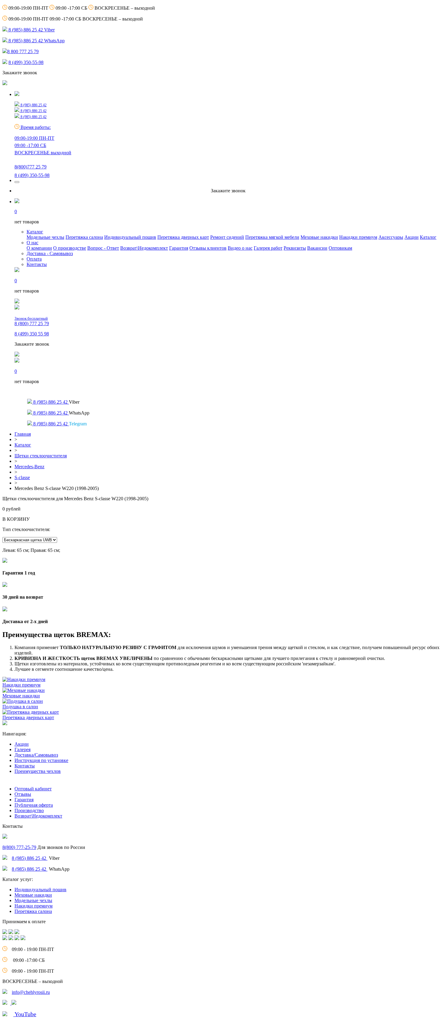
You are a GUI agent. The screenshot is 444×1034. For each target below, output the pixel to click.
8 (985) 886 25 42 (29, 858)
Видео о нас (240, 248)
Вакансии (317, 248)
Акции (411, 237)
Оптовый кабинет (33, 788)
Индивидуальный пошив (130, 237)
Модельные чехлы (45, 237)
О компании (39, 248)
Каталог (35, 231)
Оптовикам (340, 248)
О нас (32, 242)
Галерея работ (268, 248)
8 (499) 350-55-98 (25, 62)
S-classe (22, 477)
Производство (29, 810)
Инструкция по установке (41, 760)
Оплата (34, 258)
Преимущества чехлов (37, 771)
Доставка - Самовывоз (50, 253)
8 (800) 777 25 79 (31, 321)
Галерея (22, 749)
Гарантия (178, 248)
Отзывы (22, 794)
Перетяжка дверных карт (183, 237)
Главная (22, 434)
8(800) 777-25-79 (19, 847)
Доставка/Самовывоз (36, 754)
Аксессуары (390, 237)
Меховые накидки (319, 237)
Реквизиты (295, 248)
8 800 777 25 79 (23, 51)
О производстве (69, 248)
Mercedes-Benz (29, 466)
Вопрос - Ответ (103, 248)
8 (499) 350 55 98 (31, 333)
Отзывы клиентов (208, 248)
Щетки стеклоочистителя (40, 455)
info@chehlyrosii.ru (31, 992)
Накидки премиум (358, 237)
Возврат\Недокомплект (144, 248)
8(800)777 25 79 (30, 166)
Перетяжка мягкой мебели (272, 237)
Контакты (37, 264)
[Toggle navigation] (16, 182)
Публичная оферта (33, 805)
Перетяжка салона (84, 237)
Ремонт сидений (227, 237)
